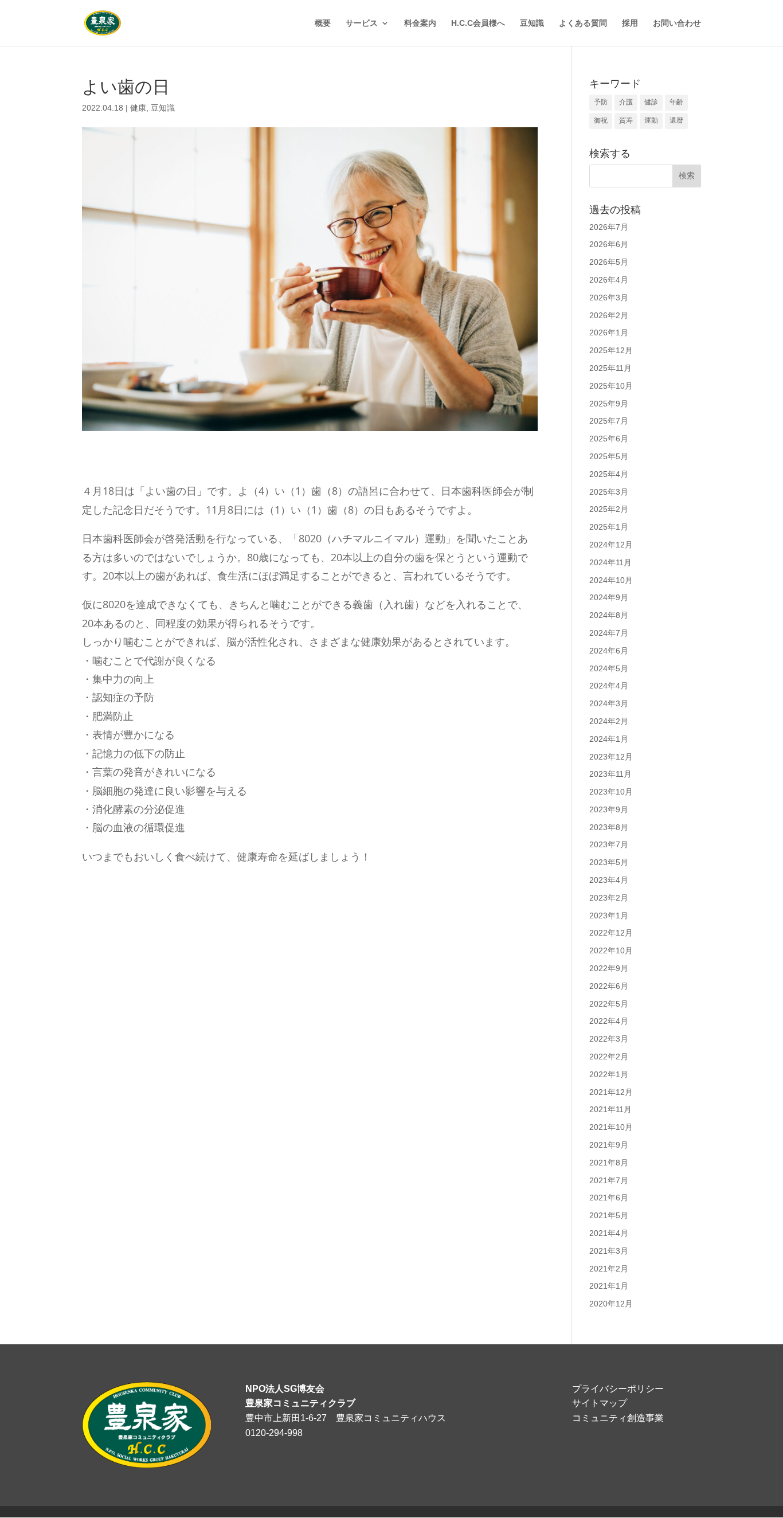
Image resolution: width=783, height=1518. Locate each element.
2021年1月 (608, 1285)
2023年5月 (608, 862)
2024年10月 (611, 580)
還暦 (676, 120)
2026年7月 (608, 227)
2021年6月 (608, 1197)
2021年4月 (608, 1233)
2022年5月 (608, 1003)
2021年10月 (611, 1127)
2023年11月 (610, 773)
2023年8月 (608, 827)
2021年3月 (608, 1250)
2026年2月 (608, 315)
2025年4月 (608, 474)
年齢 (676, 102)
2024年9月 (608, 597)
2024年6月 (608, 650)
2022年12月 (611, 932)
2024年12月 (611, 544)
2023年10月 (611, 791)
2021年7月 (608, 1180)
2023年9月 (608, 809)
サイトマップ (599, 1403)
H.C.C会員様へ (478, 23)
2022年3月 (608, 1038)
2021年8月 (608, 1162)
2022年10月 (611, 950)
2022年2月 (608, 1056)
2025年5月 (608, 456)
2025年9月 (608, 403)
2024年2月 (608, 721)
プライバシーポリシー (618, 1389)
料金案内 (420, 23)
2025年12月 (611, 350)
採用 (630, 23)
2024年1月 (608, 739)
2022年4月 (608, 1021)
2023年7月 (608, 844)
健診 (651, 102)
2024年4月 (608, 685)
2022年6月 (608, 986)
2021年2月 (608, 1268)
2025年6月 (608, 438)
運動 (651, 120)
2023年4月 (608, 880)
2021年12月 (611, 1092)
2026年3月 (608, 297)
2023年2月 (608, 897)
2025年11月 (610, 368)
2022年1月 (608, 1074)
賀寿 (626, 120)
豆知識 (532, 23)
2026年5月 (608, 262)
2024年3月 (608, 703)
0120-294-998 (274, 1433)
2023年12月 (611, 756)
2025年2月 (608, 509)
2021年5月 (608, 1215)
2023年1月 (608, 915)
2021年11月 (610, 1109)
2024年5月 (608, 668)
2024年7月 (608, 632)
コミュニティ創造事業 (618, 1418)
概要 (323, 23)
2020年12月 (611, 1303)
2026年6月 (608, 244)
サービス (362, 23)
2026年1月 (608, 332)
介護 (626, 102)
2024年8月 (608, 615)
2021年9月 (608, 1144)
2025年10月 (611, 385)
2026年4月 (608, 279)
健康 (138, 107)
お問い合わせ (677, 23)
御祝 (601, 120)
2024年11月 (610, 562)
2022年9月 (608, 968)
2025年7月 (608, 420)
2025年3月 (608, 491)
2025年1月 (608, 526)
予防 (601, 102)
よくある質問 (583, 23)
